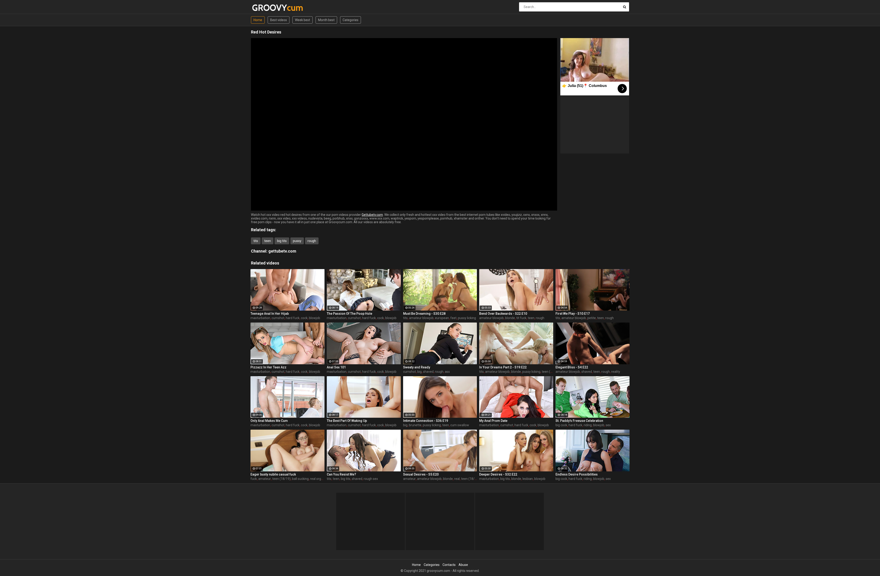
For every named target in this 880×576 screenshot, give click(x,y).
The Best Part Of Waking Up (347, 421)
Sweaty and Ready (416, 367)
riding (588, 425)
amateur (264, 479)
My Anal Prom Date (493, 421)
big (419, 371)
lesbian (527, 479)
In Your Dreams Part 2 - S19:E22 (503, 367)
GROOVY (264, 7)
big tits (282, 241)
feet (453, 318)
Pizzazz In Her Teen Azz (268, 367)
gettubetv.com (282, 251)
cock (304, 318)
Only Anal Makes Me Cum (269, 421)
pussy (297, 241)
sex (608, 425)
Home (257, 20)
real (457, 479)
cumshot (278, 318)
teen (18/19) (551, 371)
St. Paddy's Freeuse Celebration (579, 421)
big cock (561, 425)
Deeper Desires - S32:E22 (498, 474)
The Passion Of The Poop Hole (349, 313)
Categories (350, 20)
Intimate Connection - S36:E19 (425, 421)
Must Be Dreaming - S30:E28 (424, 313)
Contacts (449, 565)
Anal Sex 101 (336, 367)
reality (615, 371)
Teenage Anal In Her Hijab (269, 313)
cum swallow (459, 425)
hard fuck (293, 318)
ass (447, 371)
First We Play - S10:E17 (573, 313)
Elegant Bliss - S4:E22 (572, 367)
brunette (415, 425)
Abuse (463, 565)
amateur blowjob (421, 318)
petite (591, 318)
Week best (302, 20)
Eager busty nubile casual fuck (273, 474)
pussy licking (467, 318)
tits (255, 241)
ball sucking (300, 479)
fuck (253, 479)
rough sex (371, 479)
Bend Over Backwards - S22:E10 (503, 313)
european (442, 318)
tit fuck (521, 318)
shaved (428, 371)
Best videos (278, 20)
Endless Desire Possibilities (577, 474)
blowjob (314, 318)
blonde (510, 318)
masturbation (260, 318)
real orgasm (318, 479)
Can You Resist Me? (341, 474)
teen (267, 241)
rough (312, 241)
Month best (326, 20)
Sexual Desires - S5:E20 (421, 474)
